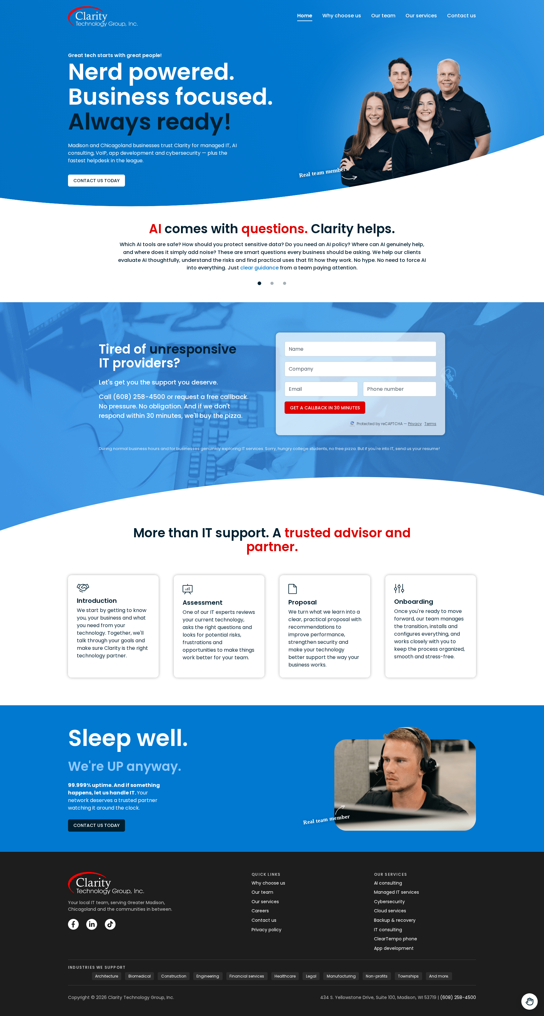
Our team (383, 15)
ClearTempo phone (395, 939)
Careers (260, 911)
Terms (430, 423)
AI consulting (388, 883)
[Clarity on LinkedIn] (91, 924)
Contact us (461, 15)
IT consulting (388, 930)
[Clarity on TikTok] (110, 924)
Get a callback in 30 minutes (325, 408)
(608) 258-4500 (458, 997)
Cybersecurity (389, 901)
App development (394, 948)
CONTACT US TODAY (96, 180)
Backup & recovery (395, 920)
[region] (272, 252)
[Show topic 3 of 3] (284, 283)
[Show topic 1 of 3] (259, 283)
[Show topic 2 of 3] (272, 283)
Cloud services (390, 911)
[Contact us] (529, 1001)
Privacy (415, 423)
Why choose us (341, 15)
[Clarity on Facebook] (73, 924)
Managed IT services (396, 892)
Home (304, 15)
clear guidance (259, 267)
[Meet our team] (405, 778)
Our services (421, 15)
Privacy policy (266, 930)
